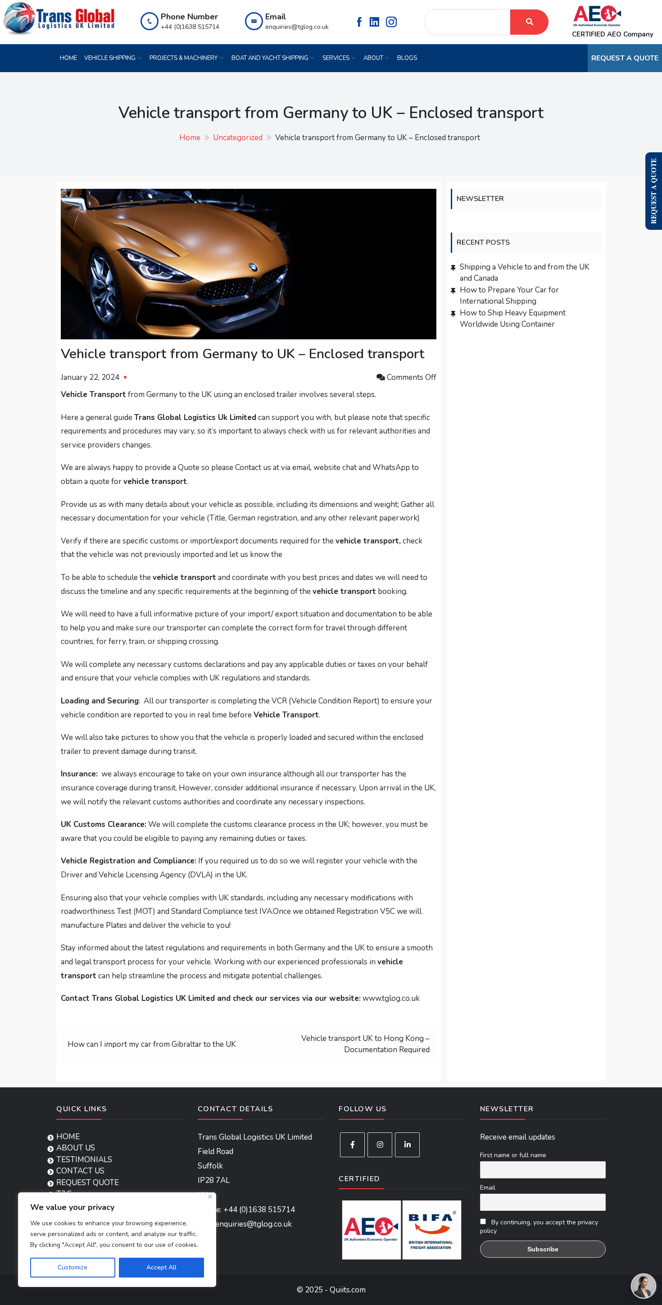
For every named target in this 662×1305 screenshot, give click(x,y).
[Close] (210, 1197)
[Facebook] (352, 1144)
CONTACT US (80, 1171)
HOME (68, 58)
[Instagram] (379, 1144)
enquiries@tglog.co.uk (297, 27)
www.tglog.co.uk (391, 998)
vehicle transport (367, 541)
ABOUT (373, 58)
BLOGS (407, 58)
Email (487, 1187)
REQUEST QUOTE (87, 1182)
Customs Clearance (109, 824)
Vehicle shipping (110, 58)
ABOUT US (75, 1148)
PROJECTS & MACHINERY (184, 58)
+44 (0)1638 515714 (190, 27)
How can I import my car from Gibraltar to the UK (152, 1044)
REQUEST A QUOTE (624, 58)
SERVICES (335, 58)
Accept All (161, 1267)
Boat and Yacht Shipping (269, 58)
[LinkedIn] (407, 1144)
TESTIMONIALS (84, 1159)
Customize (72, 1267)
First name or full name (513, 1155)
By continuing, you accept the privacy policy (539, 1226)
